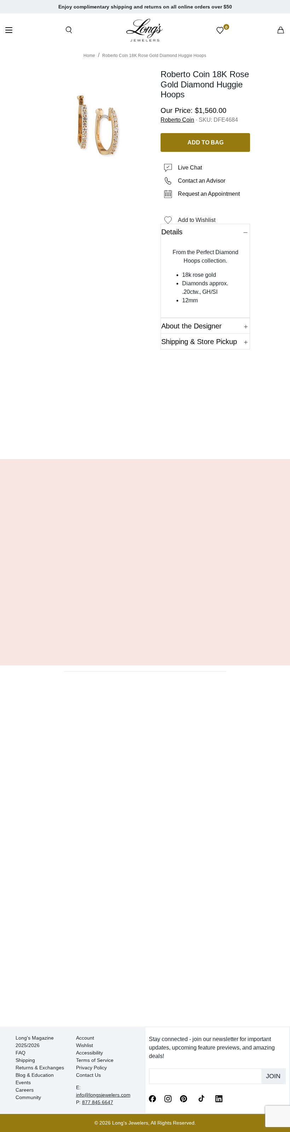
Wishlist (84, 1045)
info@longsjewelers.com (103, 1095)
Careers (25, 1090)
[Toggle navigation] (9, 31)
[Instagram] (168, 1098)
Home (89, 55)
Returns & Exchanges (40, 1067)
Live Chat (190, 168)
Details (171, 232)
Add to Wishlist (196, 220)
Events (23, 1082)
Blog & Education (35, 1075)
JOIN (273, 1076)
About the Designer (191, 326)
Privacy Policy (91, 1067)
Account (85, 1038)
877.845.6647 (97, 1102)
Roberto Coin (177, 120)
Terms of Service (95, 1060)
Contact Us (88, 1075)
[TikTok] (201, 1098)
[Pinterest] (183, 1098)
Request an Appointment (209, 194)
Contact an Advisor (201, 181)
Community (28, 1097)
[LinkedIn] (218, 1098)
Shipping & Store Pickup (199, 341)
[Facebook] (152, 1098)
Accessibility (89, 1053)
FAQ (20, 1053)
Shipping (25, 1060)
